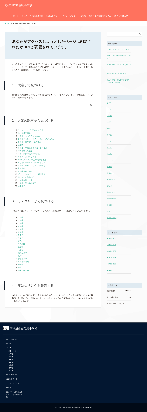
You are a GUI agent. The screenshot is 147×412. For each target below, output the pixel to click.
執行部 (20, 256)
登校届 (83, 16)
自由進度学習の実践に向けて (117, 73)
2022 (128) (111, 264)
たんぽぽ (21, 244)
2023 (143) (111, 257)
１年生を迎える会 (25, 180)
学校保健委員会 (24, 133)
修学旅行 (21, 186)
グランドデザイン (69, 16)
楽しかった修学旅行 (26, 177)
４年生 (20, 226)
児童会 (20, 250)
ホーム (15, 16)
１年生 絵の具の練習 (27, 183)
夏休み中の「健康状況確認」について (119, 57)
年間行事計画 (23, 262)
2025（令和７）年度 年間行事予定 (32, 160)
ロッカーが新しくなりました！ (118, 49)
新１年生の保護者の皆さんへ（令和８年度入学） (109, 16)
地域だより (22, 253)
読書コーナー (23, 270)
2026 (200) (111, 238)
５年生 (20, 229)
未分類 (20, 264)
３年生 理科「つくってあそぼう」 (32, 166)
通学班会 (21, 168)
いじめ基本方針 (36, 16)
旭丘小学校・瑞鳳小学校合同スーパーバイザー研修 (119, 81)
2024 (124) (111, 251)
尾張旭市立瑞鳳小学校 (18, 5)
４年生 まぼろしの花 (27, 157)
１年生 (20, 217)
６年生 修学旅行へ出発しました (31, 142)
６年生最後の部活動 (26, 171)
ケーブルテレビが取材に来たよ (31, 130)
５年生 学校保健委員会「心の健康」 (33, 148)
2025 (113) (111, 245)
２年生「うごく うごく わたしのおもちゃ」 (37, 139)
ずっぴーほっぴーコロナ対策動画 (31, 174)
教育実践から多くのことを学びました (119, 66)
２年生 (20, 220)
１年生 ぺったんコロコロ (29, 136)
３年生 (20, 223)
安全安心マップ (52, 16)
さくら (20, 238)
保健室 (20, 247)
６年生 (20, 232)
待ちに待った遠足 (25, 151)
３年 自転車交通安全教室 (29, 154)
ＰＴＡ (20, 235)
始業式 (20, 145)
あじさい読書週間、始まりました (31, 163)
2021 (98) (111, 270)
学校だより (22, 259)
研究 (19, 267)
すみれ (20, 241)
